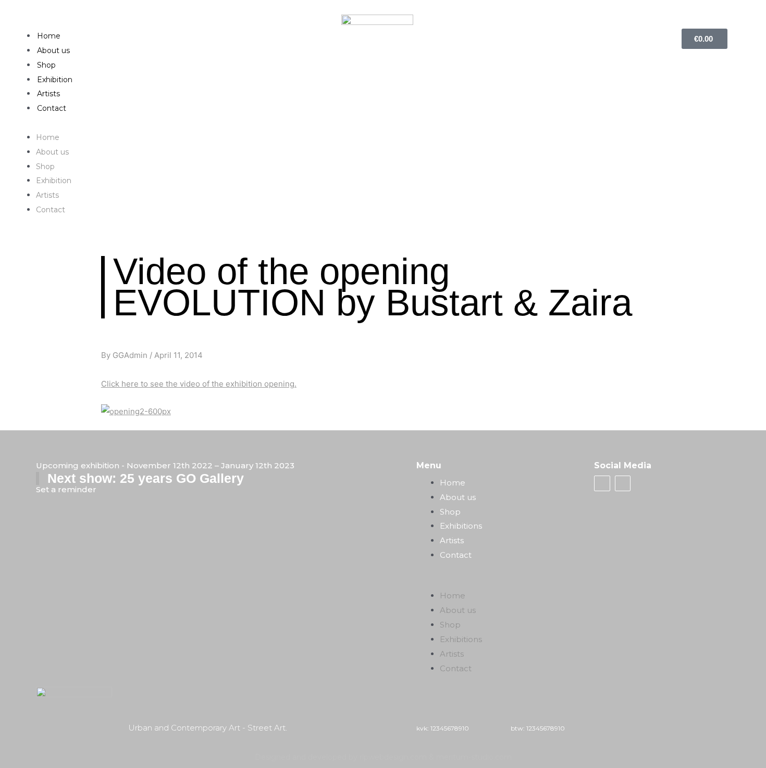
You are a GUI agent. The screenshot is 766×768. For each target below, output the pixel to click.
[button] (383, 123)
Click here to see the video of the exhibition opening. (198, 384)
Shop (46, 65)
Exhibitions (461, 526)
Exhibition (54, 79)
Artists (48, 93)
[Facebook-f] (602, 483)
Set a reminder (66, 489)
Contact (51, 108)
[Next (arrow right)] (748, 383)
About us (53, 50)
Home (48, 36)
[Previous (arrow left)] (18, 383)
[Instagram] (623, 483)
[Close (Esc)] (754, 11)
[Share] (731, 11)
